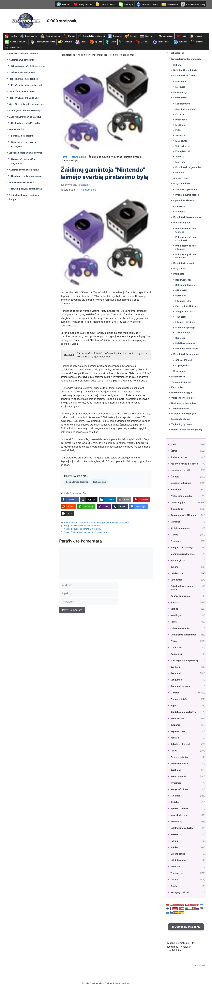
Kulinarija (117, 36)
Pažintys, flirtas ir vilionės (184, 463)
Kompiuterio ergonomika (188, 167)
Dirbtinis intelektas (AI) (183, 413)
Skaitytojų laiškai (179, 892)
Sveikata (128, 42)
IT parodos (179, 371)
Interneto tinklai (183, 301)
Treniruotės (176, 647)
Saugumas (176, 679)
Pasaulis (174, 737)
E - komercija (180, 92)
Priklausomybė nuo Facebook (185, 256)
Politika (174, 847)
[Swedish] (179, 912)
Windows (180, 211)
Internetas (178, 273)
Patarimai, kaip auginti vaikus (182, 588)
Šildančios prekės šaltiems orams (28, 66)
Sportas (98, 42)
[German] (175, 908)
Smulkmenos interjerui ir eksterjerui (23, 144)
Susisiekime (172, 4)
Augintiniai (176, 654)
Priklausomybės (181, 222)
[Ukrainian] (183, 912)
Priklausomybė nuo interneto (185, 247)
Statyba (174, 802)
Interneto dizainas (185, 322)
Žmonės (199, 42)
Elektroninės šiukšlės (186, 306)
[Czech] (186, 904)
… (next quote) (198, 965)
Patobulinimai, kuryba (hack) (186, 429)
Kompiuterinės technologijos (92, 54)
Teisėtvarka (176, 573)
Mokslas (198, 36)
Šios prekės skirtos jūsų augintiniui (23, 161)
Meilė (183, 36)
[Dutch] (194, 904)
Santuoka (68, 42)
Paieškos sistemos (185, 343)
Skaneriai (180, 135)
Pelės (178, 130)
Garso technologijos (181, 392)
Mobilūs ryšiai (178, 376)
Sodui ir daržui (16, 129)
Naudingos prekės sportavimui (26, 176)
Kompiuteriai (180, 97)
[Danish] (190, 904)
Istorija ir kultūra (179, 763)
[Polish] (190, 908)
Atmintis (179, 156)
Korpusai (179, 114)
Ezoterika (175, 866)
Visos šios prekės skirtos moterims (26, 104)
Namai (173, 621)
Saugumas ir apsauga (181, 547)
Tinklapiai (180, 316)
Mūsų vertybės (85, 4)
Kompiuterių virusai (183, 263)
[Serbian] (201, 908)
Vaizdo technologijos (182, 397)
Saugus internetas (185, 311)
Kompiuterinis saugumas (186, 354)
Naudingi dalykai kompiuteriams (27, 188)
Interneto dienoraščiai (187, 348)
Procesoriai (181, 119)
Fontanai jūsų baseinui (22, 136)
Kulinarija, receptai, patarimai (23, 53)
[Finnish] (168, 908)
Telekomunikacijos (181, 382)
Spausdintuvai (183, 103)
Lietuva (148, 36)
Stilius (113, 42)
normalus (90, 189)
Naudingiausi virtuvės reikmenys (25, 110)
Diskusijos (128, 4)
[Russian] (198, 908)
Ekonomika (176, 821)
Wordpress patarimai (186, 189)
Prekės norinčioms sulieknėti (23, 79)
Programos (179, 268)
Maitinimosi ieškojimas (182, 554)
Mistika (174, 534)
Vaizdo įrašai (15, 47)
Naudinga (175, 615)
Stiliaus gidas (177, 560)
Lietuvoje (180, 86)
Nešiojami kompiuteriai (185, 70)
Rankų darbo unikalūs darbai (25, 123)
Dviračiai (175, 521)
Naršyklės (180, 295)
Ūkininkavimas (178, 860)
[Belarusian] (168, 904)
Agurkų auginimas (180, 596)
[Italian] (179, 908)
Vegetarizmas (177, 731)
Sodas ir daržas (178, 457)
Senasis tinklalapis (150, 4)
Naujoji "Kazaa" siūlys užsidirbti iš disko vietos (86, 532)
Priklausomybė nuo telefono (185, 230)
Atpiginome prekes (180, 528)
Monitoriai (180, 162)
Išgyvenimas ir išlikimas (183, 515)
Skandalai (175, 673)
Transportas (176, 873)
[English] (198, 904)
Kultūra (133, 36)
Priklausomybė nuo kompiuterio (185, 239)
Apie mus (66, 4)
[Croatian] (183, 904)
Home (64, 156)
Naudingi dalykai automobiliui (24, 170)
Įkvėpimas (175, 783)
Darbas (71, 36)
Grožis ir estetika (179, 757)
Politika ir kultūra (179, 808)
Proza (173, 641)
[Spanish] (175, 912)
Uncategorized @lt (180, 470)
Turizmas (183, 42)
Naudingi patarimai (18, 42)
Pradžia (13, 36)
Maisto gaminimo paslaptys (185, 660)
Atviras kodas (180, 178)
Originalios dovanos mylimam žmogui (24, 197)
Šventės (174, 476)
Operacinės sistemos (184, 200)
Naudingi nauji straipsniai (21, 60)
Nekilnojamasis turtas (45, 42)
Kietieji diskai (182, 151)
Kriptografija (182, 365)
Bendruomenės (53, 36)
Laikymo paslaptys (180, 628)
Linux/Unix (181, 206)
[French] (171, 908)
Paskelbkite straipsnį (195, 4)
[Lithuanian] (186, 908)
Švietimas (145, 42)
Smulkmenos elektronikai (21, 182)
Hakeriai (177, 65)
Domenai (180, 338)
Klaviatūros (181, 140)
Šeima (84, 42)
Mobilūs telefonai (180, 419)
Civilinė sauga (177, 853)
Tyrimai (174, 840)
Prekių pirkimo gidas (181, 496)
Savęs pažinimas (179, 789)
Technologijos (164, 42)
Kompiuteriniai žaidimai (122, 54)
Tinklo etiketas (183, 332)
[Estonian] (201, 904)
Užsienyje (180, 81)
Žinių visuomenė (180, 408)
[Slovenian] (171, 912)
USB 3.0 (179, 172)
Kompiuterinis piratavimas (187, 217)
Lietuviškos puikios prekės (22, 91)
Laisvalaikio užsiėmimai (94, 36)
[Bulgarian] (171, 904)
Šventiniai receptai (180, 686)
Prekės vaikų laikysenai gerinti (26, 85)
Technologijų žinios (181, 424)
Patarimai (175, 489)
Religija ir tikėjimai (180, 744)
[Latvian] (183, 908)
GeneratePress (123, 983)
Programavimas (181, 183)
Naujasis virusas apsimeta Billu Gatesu (82, 529)
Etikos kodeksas (108, 4)
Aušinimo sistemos (185, 109)
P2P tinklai (181, 290)
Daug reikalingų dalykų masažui (25, 117)
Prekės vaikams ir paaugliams (24, 98)
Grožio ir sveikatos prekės (22, 72)
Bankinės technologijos (183, 403)
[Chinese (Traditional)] (179, 904)
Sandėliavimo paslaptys (183, 712)
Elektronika (177, 387)
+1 (78, 189)
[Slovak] (168, 912)
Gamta (174, 886)
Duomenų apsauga (185, 327)
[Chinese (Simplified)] (175, 904)
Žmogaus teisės (178, 699)
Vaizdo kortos (182, 146)
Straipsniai (176, 579)
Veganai (174, 705)
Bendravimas (31, 36)
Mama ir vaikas (166, 36)
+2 (82, 189)
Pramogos (175, 541)
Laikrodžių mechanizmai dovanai (25, 153)
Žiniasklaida (176, 509)
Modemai (180, 124)
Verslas (174, 834)
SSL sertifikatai (183, 360)
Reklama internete (185, 285)
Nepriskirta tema (179, 815)
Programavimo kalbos (187, 194)
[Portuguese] (194, 908)
